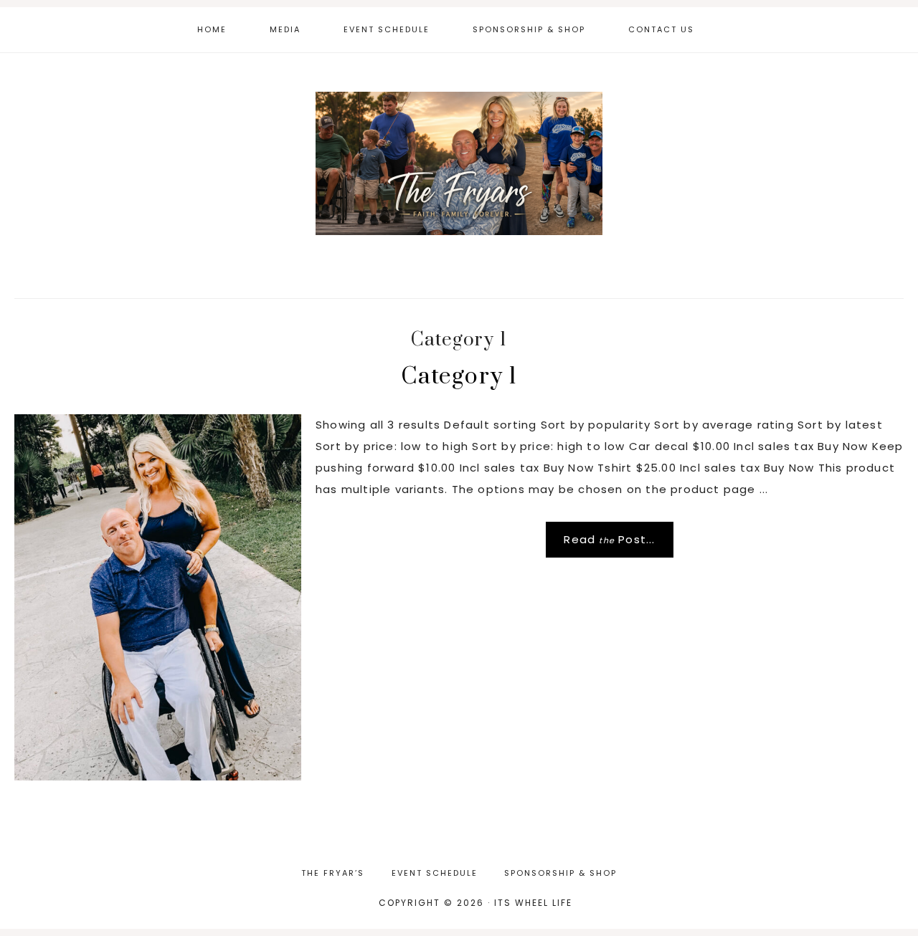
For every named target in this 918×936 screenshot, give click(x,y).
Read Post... (609, 539)
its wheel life (459, 163)
